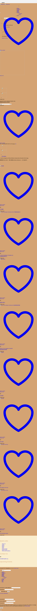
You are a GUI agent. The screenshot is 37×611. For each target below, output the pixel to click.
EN (2, 580)
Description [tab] (4, 156)
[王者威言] (2, 352)
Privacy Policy (4, 548)
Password (2, 589)
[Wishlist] (0, 306)
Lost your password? (4, 593)
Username (2, 599)
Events (18, 12)
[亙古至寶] (2, 398)
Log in (8, 591)
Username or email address (5, 587)
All (3, 75)
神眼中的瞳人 (2, 302)
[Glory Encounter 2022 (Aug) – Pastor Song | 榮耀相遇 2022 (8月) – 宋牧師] (4, 97)
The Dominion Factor (4, 533)
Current (5, 577)
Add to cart (1, 105)
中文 (4, 2)
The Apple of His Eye (4, 487)
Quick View (2, 205)
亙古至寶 (1, 441)
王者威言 (1, 395)
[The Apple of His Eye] (4, 444)
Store (3, 547)
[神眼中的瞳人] (2, 259)
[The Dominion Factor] (4, 490)
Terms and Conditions (6, 550)
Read (18, 11)
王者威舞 (1, 209)
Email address (3, 601)
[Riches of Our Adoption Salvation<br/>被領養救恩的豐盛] (10, 305)
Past (4, 578)
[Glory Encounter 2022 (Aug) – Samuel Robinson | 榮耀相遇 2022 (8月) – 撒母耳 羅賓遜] (4, 92)
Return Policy (4, 549)
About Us (18, 9)
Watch (3, 545)
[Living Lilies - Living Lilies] (5, 4)
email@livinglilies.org (4, 558)
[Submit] (2, 571)
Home (18, 8)
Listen (3, 544)
